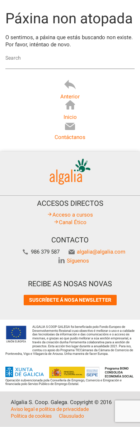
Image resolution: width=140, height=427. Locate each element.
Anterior (70, 96)
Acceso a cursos (72, 215)
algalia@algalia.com (101, 252)
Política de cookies (31, 416)
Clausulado (71, 416)
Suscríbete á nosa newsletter (70, 300)
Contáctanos (70, 137)
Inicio (70, 117)
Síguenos (78, 260)
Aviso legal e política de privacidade (50, 409)
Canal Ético (73, 222)
